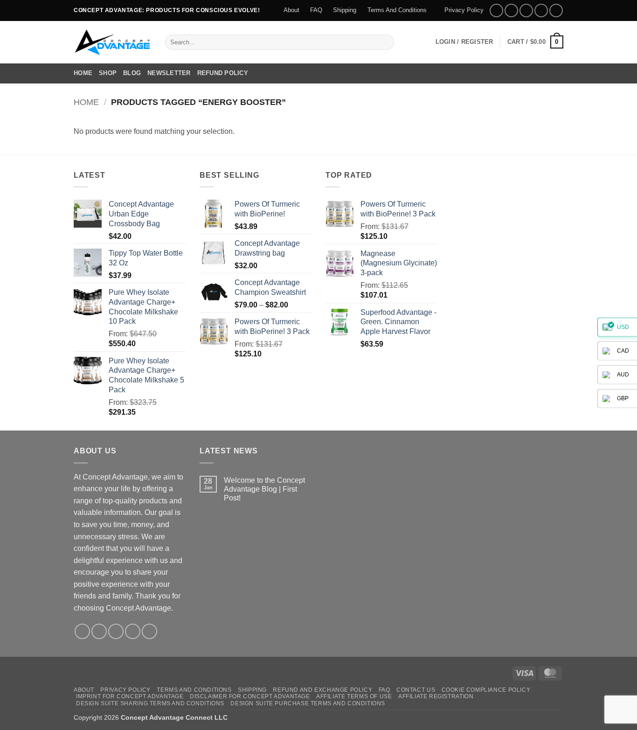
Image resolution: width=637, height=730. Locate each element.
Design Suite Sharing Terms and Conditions (150, 703)
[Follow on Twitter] (526, 10)
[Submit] (385, 42)
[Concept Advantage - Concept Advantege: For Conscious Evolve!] (112, 42)
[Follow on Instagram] (511, 10)
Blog (132, 73)
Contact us (415, 690)
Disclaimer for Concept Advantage (250, 696)
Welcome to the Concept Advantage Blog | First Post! (264, 489)
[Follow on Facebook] (496, 10)
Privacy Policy (464, 10)
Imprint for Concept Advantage (130, 696)
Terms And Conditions (397, 10)
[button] (464, 42)
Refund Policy (222, 73)
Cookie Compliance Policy (486, 690)
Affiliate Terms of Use (354, 696)
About (291, 10)
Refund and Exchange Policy (322, 690)
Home (83, 73)
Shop (108, 73)
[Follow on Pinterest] (556, 10)
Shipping (344, 10)
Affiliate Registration (435, 696)
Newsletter (169, 73)
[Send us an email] (541, 10)
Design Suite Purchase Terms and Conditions (307, 703)
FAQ (316, 10)
